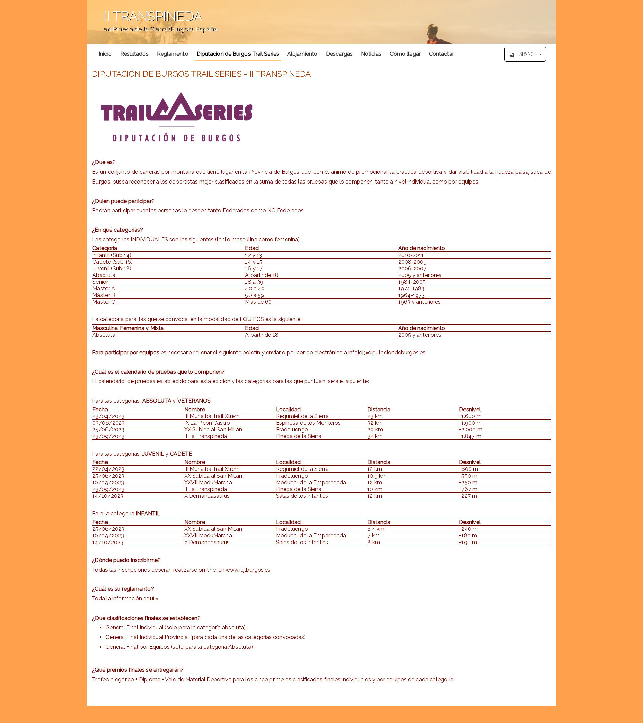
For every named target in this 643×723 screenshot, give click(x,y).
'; (152, 25)
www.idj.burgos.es (248, 570)
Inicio (105, 54)
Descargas (339, 54)
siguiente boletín (239, 352)
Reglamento (172, 54)
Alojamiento (302, 54)
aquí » (150, 598)
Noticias (371, 54)
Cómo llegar (405, 54)
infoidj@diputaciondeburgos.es (386, 352)
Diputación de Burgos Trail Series (238, 54)
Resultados (134, 54)
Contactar (441, 54)
